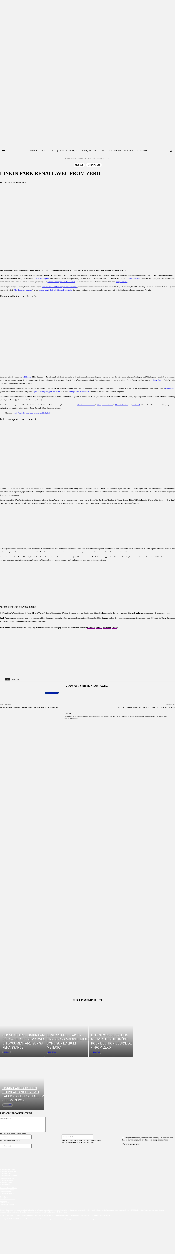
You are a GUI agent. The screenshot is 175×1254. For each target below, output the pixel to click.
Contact (17, 1215)
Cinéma (6, 1052)
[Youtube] (24, 118)
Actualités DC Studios (7, 1190)
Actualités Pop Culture (7, 1169)
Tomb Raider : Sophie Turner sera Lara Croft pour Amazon (29, 707)
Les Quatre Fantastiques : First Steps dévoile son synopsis (146, 707)
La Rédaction (4, 1203)
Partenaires (85, 1215)
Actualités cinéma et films (8, 1171)
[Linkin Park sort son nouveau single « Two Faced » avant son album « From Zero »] (22, 1083)
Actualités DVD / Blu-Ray (8, 1175)
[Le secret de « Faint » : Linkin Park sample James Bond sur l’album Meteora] (66, 1030)
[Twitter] (6, 118)
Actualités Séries (5, 1173)
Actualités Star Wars (7, 1193)
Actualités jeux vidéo (7, 1178)
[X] (32, 186)
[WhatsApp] (41, 186)
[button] (170, 150)
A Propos (10, 1215)
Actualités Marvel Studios (8, 1188)
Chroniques (4, 1197)
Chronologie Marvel (7, 1204)
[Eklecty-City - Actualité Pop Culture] (87, 132)
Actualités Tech (5, 1184)
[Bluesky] (10, 118)
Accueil (67, 158)
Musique (74, 158)
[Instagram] (15, 118)
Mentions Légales (28, 1215)
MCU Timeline (105, 1215)
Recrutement (75, 1215)
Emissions (3, 1201)
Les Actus (52, 1052)
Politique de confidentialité (44, 1215)
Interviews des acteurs (7, 1199)
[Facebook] (1, 118)
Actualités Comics (6, 1182)
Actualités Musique (6, 1180)
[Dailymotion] (19, 118)
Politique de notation (62, 1215)
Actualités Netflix (6, 1191)
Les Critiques (82, 158)
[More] (50, 186)
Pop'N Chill (95, 1215)
